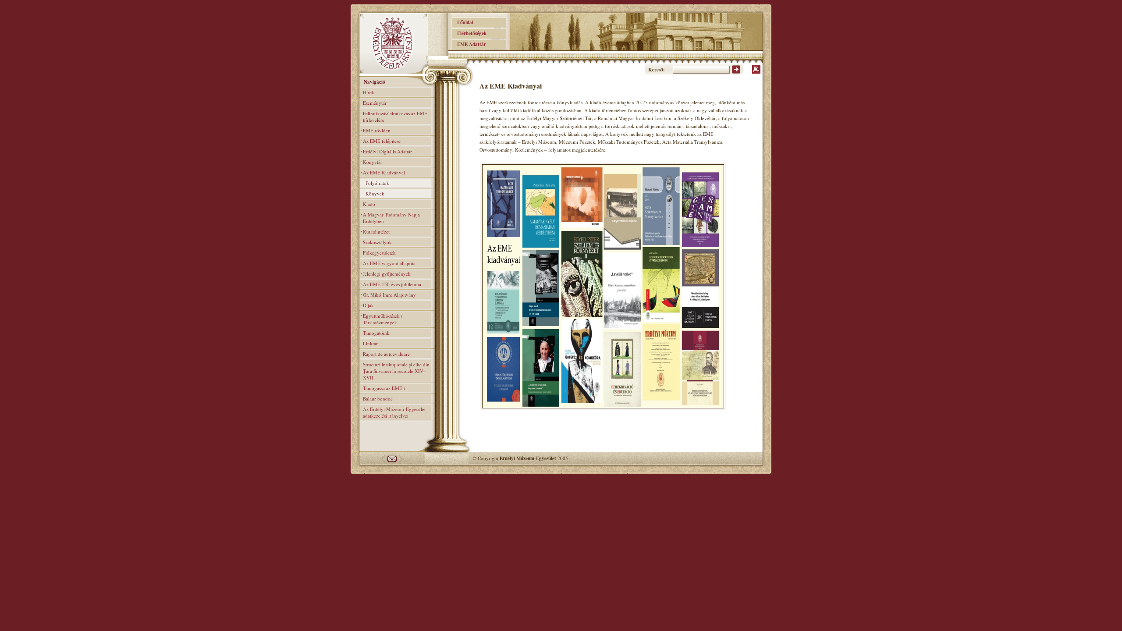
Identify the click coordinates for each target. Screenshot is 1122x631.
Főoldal (462, 22)
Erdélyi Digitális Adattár (387, 151)
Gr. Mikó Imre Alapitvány (389, 294)
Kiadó (369, 204)
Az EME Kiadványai (384, 172)
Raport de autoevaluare (386, 354)
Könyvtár (372, 162)
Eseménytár (375, 102)
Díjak (368, 305)
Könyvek (375, 193)
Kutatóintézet (376, 231)
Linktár (370, 343)
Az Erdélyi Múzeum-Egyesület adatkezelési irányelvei (394, 412)
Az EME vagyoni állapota (389, 263)
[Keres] (736, 71)
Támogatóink (376, 333)
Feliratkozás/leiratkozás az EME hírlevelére (395, 116)
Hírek (368, 92)
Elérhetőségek (469, 33)
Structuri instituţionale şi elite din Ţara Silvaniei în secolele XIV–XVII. (396, 371)
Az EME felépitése (382, 141)
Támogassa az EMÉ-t (384, 388)
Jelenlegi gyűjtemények (387, 273)
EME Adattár (469, 44)
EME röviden (377, 130)
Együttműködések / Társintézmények (382, 319)
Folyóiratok (377, 183)
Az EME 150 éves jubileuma (392, 284)
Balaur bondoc (378, 398)
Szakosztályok (377, 242)
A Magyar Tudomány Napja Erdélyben (391, 217)
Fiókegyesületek (379, 252)
